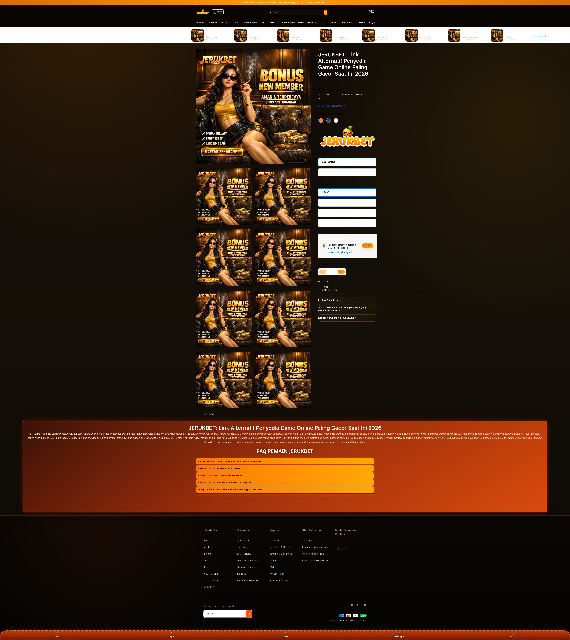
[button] (200, 22)
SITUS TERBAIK (330, 22)
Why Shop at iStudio (313, 554)
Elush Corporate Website (315, 560)
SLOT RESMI (250, 22)
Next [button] (374, 2)
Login (171, 636)
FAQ (272, 567)
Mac (206, 540)
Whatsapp (399, 636)
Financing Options (246, 567)
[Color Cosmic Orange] (321, 120)
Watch (207, 560)
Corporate (242, 547)
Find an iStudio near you (315, 547)
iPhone (208, 554)
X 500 (324, 212)
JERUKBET (200, 22)
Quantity (323, 264)
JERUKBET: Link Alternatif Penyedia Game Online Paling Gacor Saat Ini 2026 (285, 3)
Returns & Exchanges (281, 554)
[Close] (325, 12)
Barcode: (340, 80)
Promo (57, 636)
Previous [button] (195, 2)
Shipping (336, 94)
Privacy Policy (277, 574)
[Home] (203, 12)
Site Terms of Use (279, 580)
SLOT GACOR (215, 22)
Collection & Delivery (281, 547)
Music (207, 567)
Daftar (285, 636)
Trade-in (241, 574)
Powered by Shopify (358, 621)
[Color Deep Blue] (328, 120)
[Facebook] (320, 333)
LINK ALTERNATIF (269, 22)
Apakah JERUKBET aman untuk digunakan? (220, 468)
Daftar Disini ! (321, 3)
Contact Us (276, 560)
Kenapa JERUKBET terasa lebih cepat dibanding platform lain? (230, 489)
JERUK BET (347, 22)
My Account (276, 540)
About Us (307, 540)
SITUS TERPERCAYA (308, 22)
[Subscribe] (249, 614)
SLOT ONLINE (233, 22)
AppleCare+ (243, 540)
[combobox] (296, 12)
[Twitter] (325, 333)
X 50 (323, 222)
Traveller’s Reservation (249, 580)
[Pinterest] (330, 333)
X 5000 (325, 192)
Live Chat (512, 636)
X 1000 (325, 202)
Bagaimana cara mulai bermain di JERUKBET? (221, 475)
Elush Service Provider (249, 560)
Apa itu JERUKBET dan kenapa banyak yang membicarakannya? (230, 461)
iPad (206, 547)
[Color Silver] (336, 120)
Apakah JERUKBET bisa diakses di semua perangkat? (225, 482)
